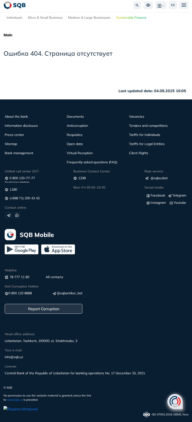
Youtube (180, 202)
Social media (153, 187)
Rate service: (154, 171)
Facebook (158, 195)
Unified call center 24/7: (22, 171)
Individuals (14, 17)
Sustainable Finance (131, 17)
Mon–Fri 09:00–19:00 (89, 187)
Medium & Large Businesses (89, 17)
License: (11, 366)
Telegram (179, 195)
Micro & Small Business (45, 17)
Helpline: (11, 270)
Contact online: (16, 207)
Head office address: (20, 334)
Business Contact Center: (92, 171)
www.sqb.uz (15, 399)
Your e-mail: (13, 350)
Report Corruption (43, 308)
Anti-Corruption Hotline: (22, 286)
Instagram (158, 202)
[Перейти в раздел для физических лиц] (15, 5)
